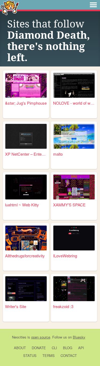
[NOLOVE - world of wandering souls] (74, 85)
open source (40, 337)
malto (58, 154)
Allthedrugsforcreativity (25, 255)
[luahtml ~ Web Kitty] (26, 187)
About (20, 347)
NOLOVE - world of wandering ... (74, 103)
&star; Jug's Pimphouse (26, 103)
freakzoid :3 (63, 306)
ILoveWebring (65, 255)
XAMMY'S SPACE (69, 204)
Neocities (19, 337)
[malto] (74, 136)
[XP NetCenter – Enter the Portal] (26, 136)
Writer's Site (15, 306)
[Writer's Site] (26, 288)
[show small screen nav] (93, 5)
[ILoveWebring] (74, 238)
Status (30, 355)
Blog (67, 347)
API (81, 347)
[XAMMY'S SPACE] (74, 187)
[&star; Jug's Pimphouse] (26, 85)
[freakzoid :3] (74, 288)
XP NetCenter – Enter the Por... (26, 154)
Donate (39, 347)
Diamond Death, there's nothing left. (48, 46)
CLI (54, 347)
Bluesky (79, 337)
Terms (48, 355)
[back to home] (9, 7)
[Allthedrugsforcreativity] (26, 238)
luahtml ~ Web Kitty (22, 204)
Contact (69, 355)
